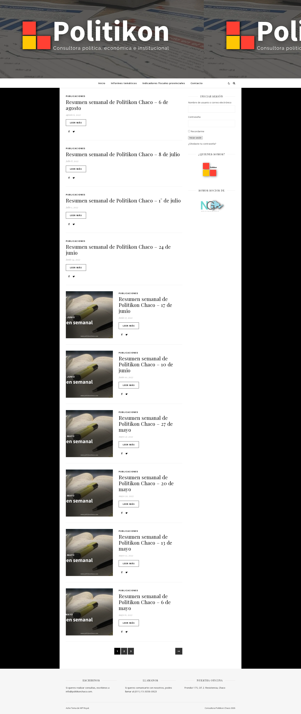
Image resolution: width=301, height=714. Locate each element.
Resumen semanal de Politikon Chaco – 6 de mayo (145, 602)
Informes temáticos (124, 83)
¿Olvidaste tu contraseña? (202, 143)
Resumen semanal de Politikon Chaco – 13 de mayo (145, 542)
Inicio (101, 83)
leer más (76, 122)
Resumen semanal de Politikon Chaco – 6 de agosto (117, 104)
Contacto (197, 83)
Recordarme (197, 131)
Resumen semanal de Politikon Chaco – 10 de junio (146, 364)
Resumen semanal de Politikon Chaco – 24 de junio (118, 249)
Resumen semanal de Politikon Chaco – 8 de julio (123, 154)
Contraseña (194, 116)
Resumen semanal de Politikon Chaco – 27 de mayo (146, 423)
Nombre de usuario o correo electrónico (209, 102)
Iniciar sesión (195, 138)
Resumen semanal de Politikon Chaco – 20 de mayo (146, 483)
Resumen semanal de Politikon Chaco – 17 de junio (145, 304)
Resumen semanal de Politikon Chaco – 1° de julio (123, 200)
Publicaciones (75, 96)
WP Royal (84, 708)
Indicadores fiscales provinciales (164, 83)
